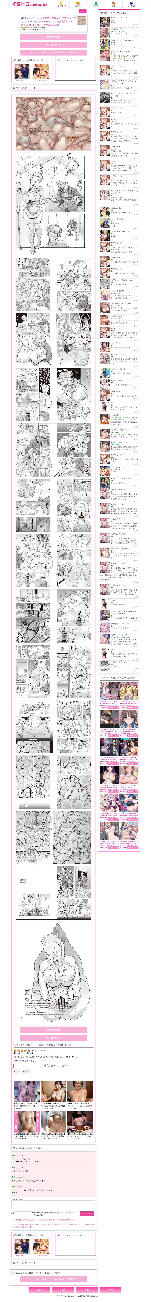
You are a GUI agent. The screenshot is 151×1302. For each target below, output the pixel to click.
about (110, 1290)
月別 (87, 1290)
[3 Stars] (22, 1050)
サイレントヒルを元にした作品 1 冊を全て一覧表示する (53, 52)
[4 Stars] (25, 1050)
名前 (13, 1213)
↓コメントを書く (17, 1199)
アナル (27, 1072)
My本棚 (131, 6)
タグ (113, 6)
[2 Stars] (18, 1050)
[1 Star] (15, 1050)
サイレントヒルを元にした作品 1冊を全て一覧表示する (53, 1279)
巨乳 (18, 1072)
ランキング (61, 6)
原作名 (78, 6)
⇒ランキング (19, 1061)
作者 (96, 6)
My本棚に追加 (53, 37)
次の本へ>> (43, 80)
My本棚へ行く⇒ (53, 45)
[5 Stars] (28, 1050)
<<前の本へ (20, 80)
